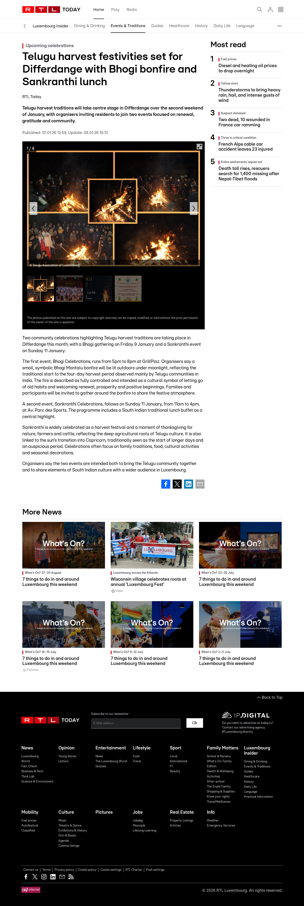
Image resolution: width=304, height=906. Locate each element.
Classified (28, 830)
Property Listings (181, 820)
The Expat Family (219, 786)
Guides (157, 26)
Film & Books (67, 835)
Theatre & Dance (69, 825)
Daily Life (222, 26)
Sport (175, 748)
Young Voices (67, 756)
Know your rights (218, 796)
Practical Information (260, 38)
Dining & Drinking (89, 26)
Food (136, 756)
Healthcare (179, 26)
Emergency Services (221, 825)
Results (175, 771)
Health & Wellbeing (220, 771)
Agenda (63, 840)
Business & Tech (32, 771)
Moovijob (139, 825)
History (201, 26)
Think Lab (27, 776)
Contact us (30, 869)
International (178, 761)
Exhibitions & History (72, 830)
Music (62, 820)
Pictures (104, 812)
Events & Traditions (128, 26)
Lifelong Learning (144, 830)
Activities (213, 776)
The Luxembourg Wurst (111, 761)
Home (98, 10)
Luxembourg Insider (50, 26)
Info (211, 812)
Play (115, 10)
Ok (194, 723)
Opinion (66, 748)
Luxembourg (29, 756)
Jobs (137, 812)
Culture (66, 812)
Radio (132, 10)
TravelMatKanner (219, 801)
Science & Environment (37, 781)
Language (245, 26)
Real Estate (182, 812)
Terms (46, 869)
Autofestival (29, 825)
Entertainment (110, 748)
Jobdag (138, 820)
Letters (63, 761)
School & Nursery (219, 756)
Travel (137, 761)
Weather (213, 820)
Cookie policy (87, 869)
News (27, 748)
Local (173, 756)
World (25, 761)
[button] (33, 208)
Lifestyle (142, 748)
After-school (216, 781)
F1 (171, 766)
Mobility (29, 812)
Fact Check (29, 766)
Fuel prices (28, 820)
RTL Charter (133, 869)
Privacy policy (64, 869)
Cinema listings (68, 845)
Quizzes (100, 766)
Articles (175, 825)
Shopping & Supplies (221, 791)
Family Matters (222, 748)
